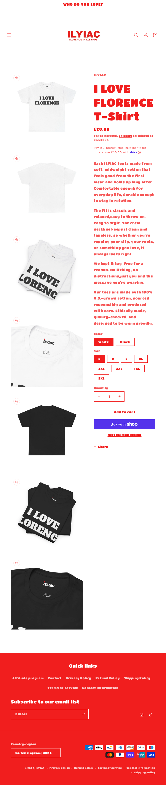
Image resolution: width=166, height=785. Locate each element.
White (103, 342)
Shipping (125, 135)
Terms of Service (63, 687)
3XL (119, 368)
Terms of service (110, 767)
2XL (101, 368)
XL (141, 358)
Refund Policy (108, 678)
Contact (55, 678)
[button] (9, 35)
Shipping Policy (137, 678)
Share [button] (103, 446)
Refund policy (83, 767)
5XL (101, 378)
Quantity (101, 387)
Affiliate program (28, 678)
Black (125, 342)
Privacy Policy (78, 678)
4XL (137, 368)
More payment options (125, 434)
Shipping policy (144, 772)
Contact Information (100, 687)
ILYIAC (40, 768)
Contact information (140, 767)
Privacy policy (59, 767)
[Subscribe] (83, 714)
